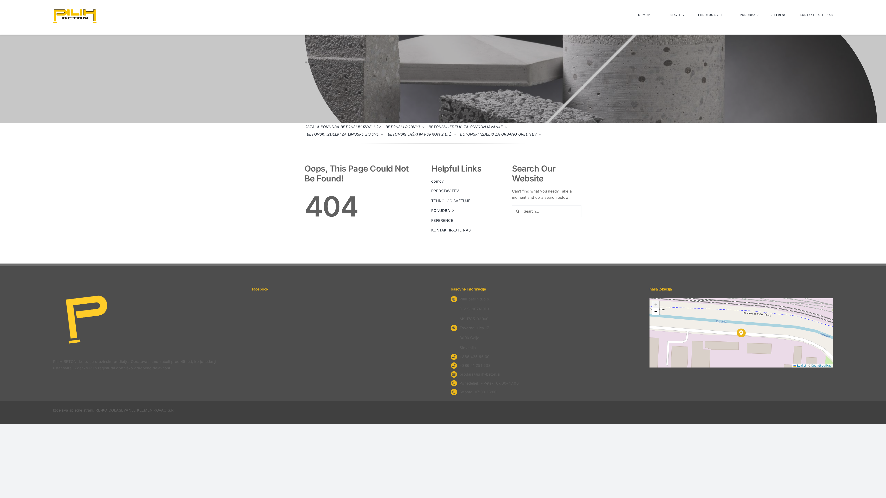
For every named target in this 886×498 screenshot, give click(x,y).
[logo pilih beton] (75, 11)
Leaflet (801, 365)
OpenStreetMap (821, 365)
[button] (741, 333)
